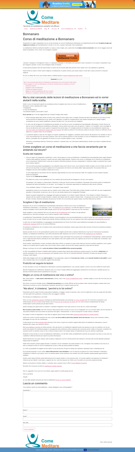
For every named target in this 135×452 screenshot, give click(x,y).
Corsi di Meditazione (67, 29)
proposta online (42, 322)
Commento (27, 390)
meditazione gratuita (38, 300)
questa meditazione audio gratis (72, 75)
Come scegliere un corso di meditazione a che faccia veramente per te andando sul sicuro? (49, 84)
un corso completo (79, 300)
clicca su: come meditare (63, 380)
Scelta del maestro (31, 86)
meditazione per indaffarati (62, 207)
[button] (86, 28)
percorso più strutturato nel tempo (65, 302)
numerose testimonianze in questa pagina (85, 314)
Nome (25, 410)
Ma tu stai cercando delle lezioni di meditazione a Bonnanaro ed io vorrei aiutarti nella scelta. (50, 82)
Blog (45, 29)
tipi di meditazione (61, 212)
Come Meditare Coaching (32, 327)
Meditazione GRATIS (36, 29)
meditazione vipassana (29, 224)
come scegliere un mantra (102, 217)
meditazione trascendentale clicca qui (98, 219)
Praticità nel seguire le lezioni (34, 89)
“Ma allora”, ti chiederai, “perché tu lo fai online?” (39, 93)
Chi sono (54, 29)
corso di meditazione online (74, 278)
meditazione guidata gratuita (81, 251)
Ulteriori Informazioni (93, 450)
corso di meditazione (44, 253)
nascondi (59, 79)
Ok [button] (85, 449)
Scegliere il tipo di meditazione (34, 87)
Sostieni (80, 29)
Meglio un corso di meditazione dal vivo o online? (39, 91)
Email (25, 416)
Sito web (25, 422)
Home (26, 29)
